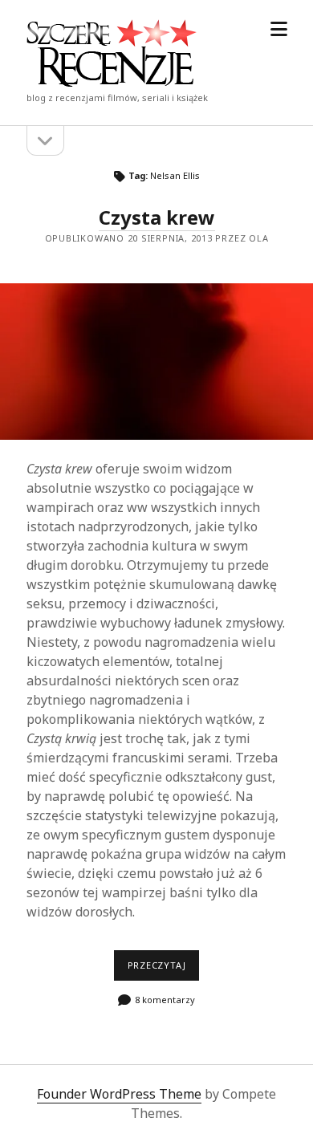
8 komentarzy (165, 1000)
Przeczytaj (163, 969)
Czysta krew (157, 217)
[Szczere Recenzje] (111, 82)
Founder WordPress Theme (119, 1094)
